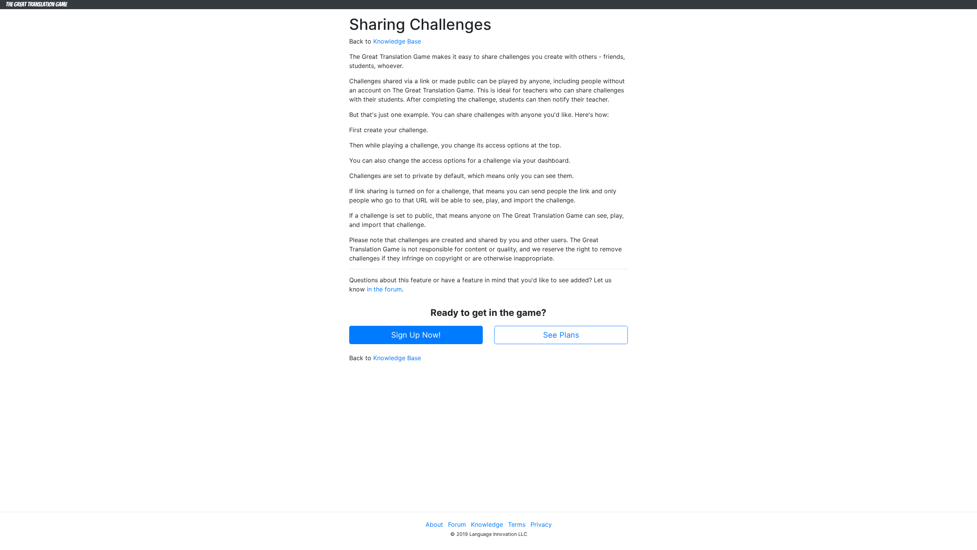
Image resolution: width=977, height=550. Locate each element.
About (434, 524)
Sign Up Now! (416, 335)
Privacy (541, 524)
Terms (517, 524)
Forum (457, 524)
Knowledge (487, 524)
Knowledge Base (397, 41)
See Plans (561, 335)
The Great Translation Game (36, 4)
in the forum (384, 289)
